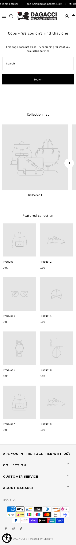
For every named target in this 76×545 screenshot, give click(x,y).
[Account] (67, 16)
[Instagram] (13, 528)
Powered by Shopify (40, 538)
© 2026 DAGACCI (14, 538)
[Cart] (73, 16)
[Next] (69, 163)
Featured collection (38, 215)
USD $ (7, 500)
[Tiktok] (21, 528)
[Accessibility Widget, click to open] (7, 538)
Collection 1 (35, 194)
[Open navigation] (4, 16)
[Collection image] (35, 157)
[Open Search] (11, 16)
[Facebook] (6, 528)
